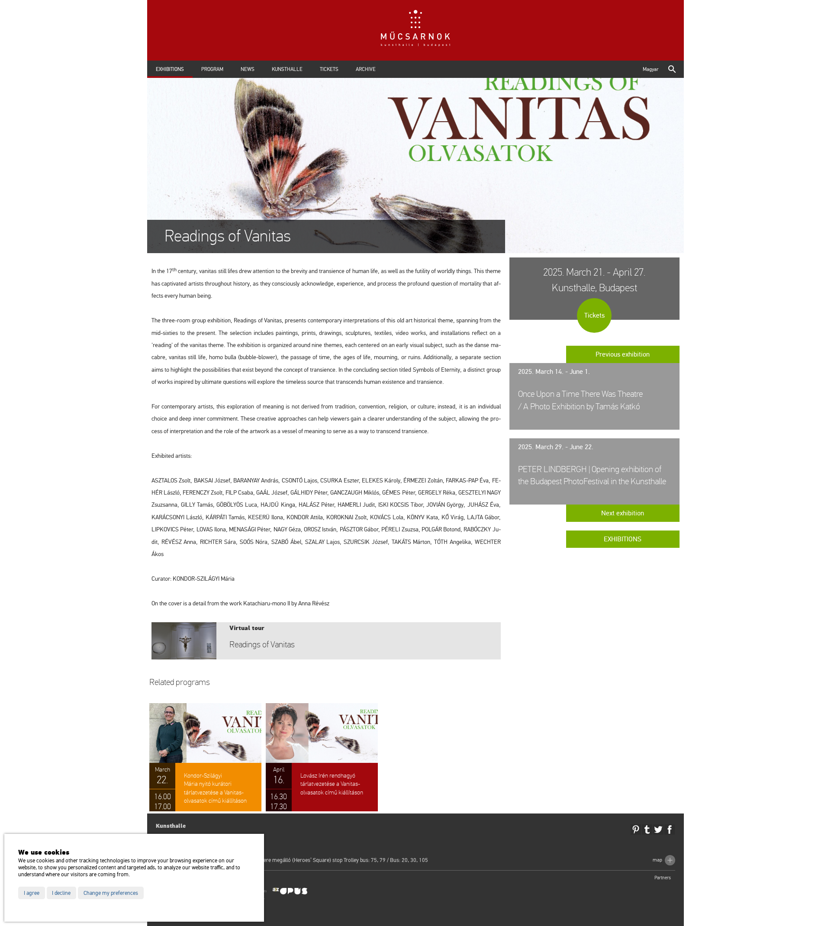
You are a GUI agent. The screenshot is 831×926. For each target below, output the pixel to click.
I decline (61, 893)
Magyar (650, 69)
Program (212, 69)
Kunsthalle (287, 69)
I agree (31, 893)
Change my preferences (111, 893)
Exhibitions (170, 69)
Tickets (329, 69)
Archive (366, 69)
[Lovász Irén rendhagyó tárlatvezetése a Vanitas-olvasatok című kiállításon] (322, 757)
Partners (662, 878)
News (247, 69)
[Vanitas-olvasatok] (326, 641)
